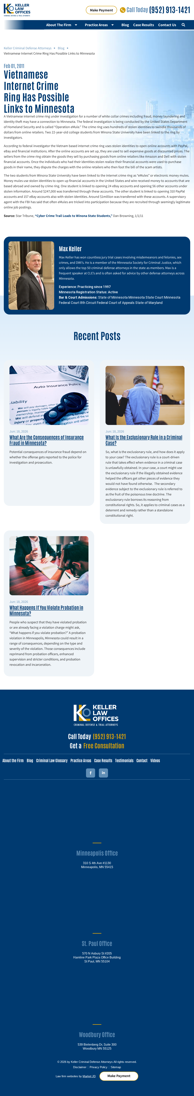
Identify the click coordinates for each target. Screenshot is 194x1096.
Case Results (143, 24)
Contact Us (167, 24)
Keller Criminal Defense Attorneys (27, 48)
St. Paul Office (97, 943)
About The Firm (58, 24)
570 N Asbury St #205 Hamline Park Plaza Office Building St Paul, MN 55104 (97, 957)
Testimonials (124, 760)
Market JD (89, 1076)
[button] (183, 25)
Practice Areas (96, 24)
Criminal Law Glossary (51, 760)
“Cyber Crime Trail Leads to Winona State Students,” (73, 216)
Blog (125, 24)
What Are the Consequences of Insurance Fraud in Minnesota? (46, 440)
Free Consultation (103, 745)
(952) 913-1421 (169, 9)
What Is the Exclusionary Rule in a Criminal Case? (144, 440)
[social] (103, 773)
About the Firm (13, 760)
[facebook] (90, 773)
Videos (155, 760)
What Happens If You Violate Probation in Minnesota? (46, 610)
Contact (141, 760)
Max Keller (70, 248)
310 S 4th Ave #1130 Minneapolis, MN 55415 (97, 865)
